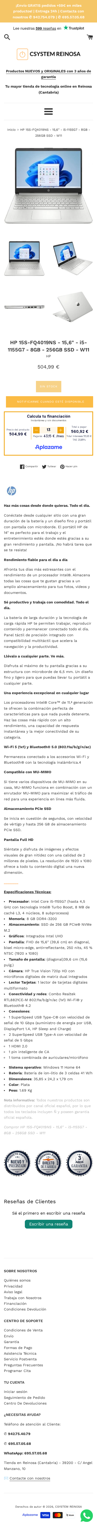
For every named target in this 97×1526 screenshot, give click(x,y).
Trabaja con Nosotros (22, 1298)
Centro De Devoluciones (25, 1403)
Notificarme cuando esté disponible (50, 401)
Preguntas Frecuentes (23, 1365)
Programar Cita (17, 1371)
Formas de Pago (18, 1348)
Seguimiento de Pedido (24, 1397)
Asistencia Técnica (20, 1353)
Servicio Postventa (20, 1359)
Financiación (15, 1303)
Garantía (11, 1342)
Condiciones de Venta (23, 1330)
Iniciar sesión (15, 1392)
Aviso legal (13, 1292)
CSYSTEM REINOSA (68, 1506)
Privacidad (13, 1286)
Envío (8, 1336)
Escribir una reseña (48, 1224)
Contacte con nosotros (30, 1478)
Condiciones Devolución (25, 1309)
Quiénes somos (17, 1280)
